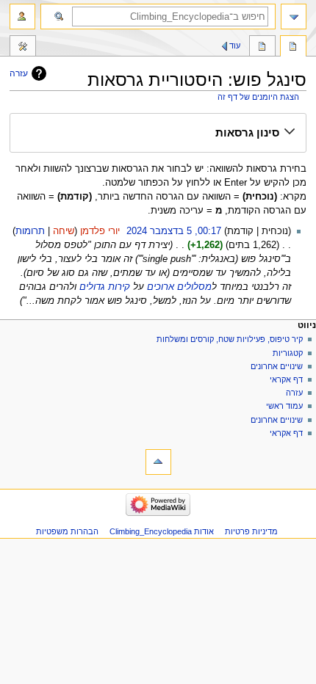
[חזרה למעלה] (158, 462)
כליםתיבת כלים (22, 47)
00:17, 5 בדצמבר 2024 (173, 231)
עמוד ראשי (284, 405)
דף (293, 47)
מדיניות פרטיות (251, 531)
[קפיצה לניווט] (293, 16)
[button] (157, 133)
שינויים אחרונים (277, 366)
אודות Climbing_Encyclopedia (161, 531)
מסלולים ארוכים (179, 287)
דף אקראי (286, 379)
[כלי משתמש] (22, 16)
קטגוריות (286, 353)
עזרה (19, 73)
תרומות (30, 231)
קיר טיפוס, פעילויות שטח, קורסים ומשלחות (230, 339)
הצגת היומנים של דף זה (258, 96)
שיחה (63, 231)
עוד (234, 45)
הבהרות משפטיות (67, 531)
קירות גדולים (104, 287)
